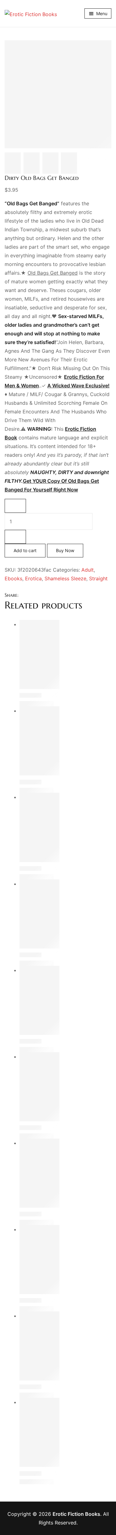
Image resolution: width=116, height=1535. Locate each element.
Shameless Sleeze (65, 578)
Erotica (33, 578)
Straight (98, 578)
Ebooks (13, 578)
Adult (87, 570)
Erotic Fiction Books (76, 1514)
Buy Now (65, 550)
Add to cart (25, 550)
